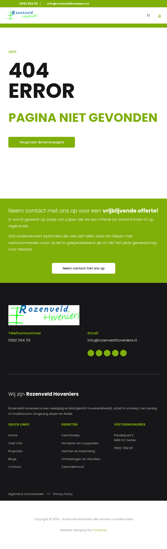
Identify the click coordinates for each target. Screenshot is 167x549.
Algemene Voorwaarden (26, 494)
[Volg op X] (99, 353)
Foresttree (99, 530)
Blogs (12, 459)
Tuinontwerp (70, 435)
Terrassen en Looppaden (80, 443)
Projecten (15, 451)
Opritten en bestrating (78, 451)
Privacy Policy (63, 494)
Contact (14, 467)
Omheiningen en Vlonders (80, 459)
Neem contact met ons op (83, 268)
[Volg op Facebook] (91, 353)
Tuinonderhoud (72, 467)
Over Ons (15, 443)
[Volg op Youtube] (115, 353)
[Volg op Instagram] (107, 353)
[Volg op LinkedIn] (123, 353)
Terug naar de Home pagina (41, 142)
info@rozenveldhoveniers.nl (112, 340)
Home (13, 435)
